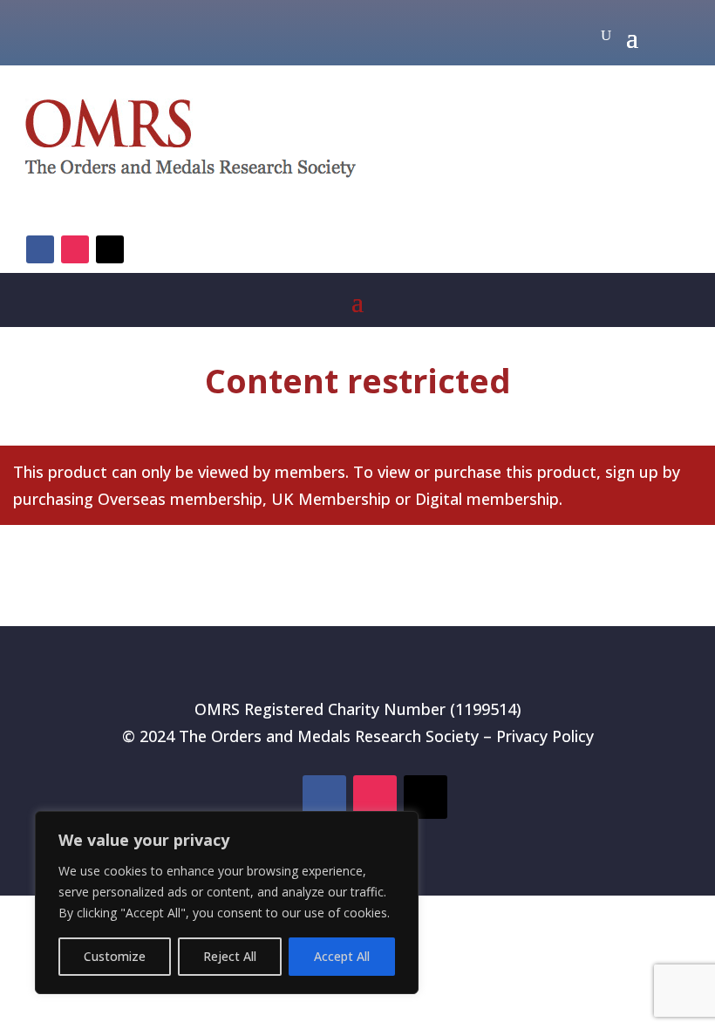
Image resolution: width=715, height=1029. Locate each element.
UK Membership (331, 498)
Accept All (342, 956)
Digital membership (487, 498)
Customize (115, 956)
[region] (227, 902)
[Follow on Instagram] (75, 249)
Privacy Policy (545, 736)
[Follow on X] (110, 249)
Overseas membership (180, 498)
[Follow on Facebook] (40, 249)
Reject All (229, 956)
